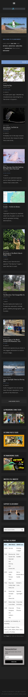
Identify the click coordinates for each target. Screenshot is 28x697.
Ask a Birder (6, 125)
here (7, 636)
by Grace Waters (6, 173)
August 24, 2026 (6, 296)
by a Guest (5, 299)
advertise (12, 46)
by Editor (5, 208)
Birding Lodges (6, 337)
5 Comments (5, 259)
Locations (5, 204)
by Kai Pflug (6, 131)
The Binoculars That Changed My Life (14, 295)
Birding (5, 83)
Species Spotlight (7, 377)
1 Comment (5, 211)
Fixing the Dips (7, 85)
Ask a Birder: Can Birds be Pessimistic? (10, 128)
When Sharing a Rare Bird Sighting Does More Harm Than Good (13, 168)
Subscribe (14, 661)
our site (13, 43)
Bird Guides (6, 251)
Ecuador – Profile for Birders (11, 207)
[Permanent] (14, 81)
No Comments (6, 92)
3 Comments (5, 175)
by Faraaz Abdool (7, 89)
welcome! (6, 50)
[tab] (13, 61)
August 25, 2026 (6, 170)
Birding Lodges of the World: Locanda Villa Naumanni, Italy (12, 340)
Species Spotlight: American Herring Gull (13, 380)
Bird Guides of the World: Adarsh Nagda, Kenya (12, 254)
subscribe (19, 46)
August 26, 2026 (6, 87)
